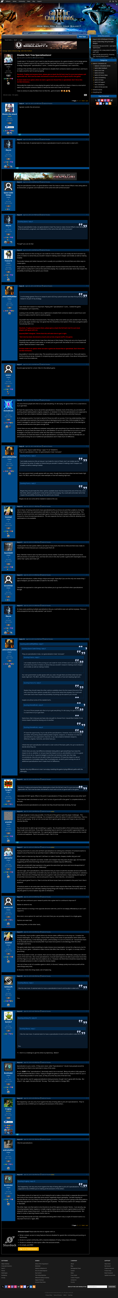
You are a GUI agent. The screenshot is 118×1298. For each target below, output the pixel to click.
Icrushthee (8, 586)
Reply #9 (21, 446)
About (72, 1264)
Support (39, 1)
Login (20, 40)
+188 (9, 123)
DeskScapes (4, 1273)
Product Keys (108, 1270)
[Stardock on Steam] (111, 100)
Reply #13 (20, 605)
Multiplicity (4, 1275)
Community (22, 1)
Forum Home (8, 40)
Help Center (108, 1264)
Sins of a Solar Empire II (41, 1270)
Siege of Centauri (39, 1280)
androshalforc (8, 1150)
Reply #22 (20, 1062)
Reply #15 (20, 779)
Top (87, 103)
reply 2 (31, 983)
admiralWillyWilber (9, 297)
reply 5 (33, 456)
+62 (8, 386)
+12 (8, 916)
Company (74, 1260)
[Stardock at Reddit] (97, 103)
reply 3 (30, 221)
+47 (8, 1030)
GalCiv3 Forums (39, 58)
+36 (8, 998)
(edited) (52, 811)
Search (15, 40)
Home (4, 51)
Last (87, 101)
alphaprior (8, 64)
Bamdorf (8, 1022)
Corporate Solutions (6, 1266)
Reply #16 (20, 811)
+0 (8, 596)
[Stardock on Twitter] (95, 100)
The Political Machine (40, 1275)
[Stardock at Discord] (100, 103)
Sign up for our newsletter (77, 1286)
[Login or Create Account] (110, 1)
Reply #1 (21, 103)
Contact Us (73, 1280)
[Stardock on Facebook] (99, 100)
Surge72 (8, 790)
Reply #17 (20, 847)
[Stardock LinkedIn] (106, 103)
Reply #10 (20, 506)
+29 (8, 528)
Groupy (3, 1277)
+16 (8, 801)
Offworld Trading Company (42, 1277)
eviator (8, 375)
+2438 (8, 1118)
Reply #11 (20, 542)
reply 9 (41, 644)
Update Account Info (110, 1275)
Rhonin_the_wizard (9, 114)
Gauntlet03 (8, 553)
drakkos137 (8, 907)
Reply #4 (19, 215)
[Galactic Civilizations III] (59, 18)
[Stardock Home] (2, 1)
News (28, 1)
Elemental (37, 1266)
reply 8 (41, 705)
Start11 (3, 1268)
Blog (34, 1)
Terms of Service (58, 1295)
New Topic (82, 37)
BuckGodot (8, 1073)
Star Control (38, 1273)
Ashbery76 (8, 987)
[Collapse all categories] (115, 63)
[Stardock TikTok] (103, 103)
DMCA (65, 1295)
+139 (8, 564)
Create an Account (109, 1268)
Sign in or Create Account (28, 1249)
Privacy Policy (49, 1295)
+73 (8, 1084)
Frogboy (8, 1109)
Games (14, 1)
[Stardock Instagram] (108, 100)
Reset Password (109, 1273)
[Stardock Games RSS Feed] (109, 103)
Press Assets (74, 1275)
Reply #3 (19, 182)
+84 (8, 159)
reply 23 (32, 1181)
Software (8, 1)
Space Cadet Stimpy (8, 194)
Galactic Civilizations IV (41, 1268)
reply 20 (34, 1018)
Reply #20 (20, 976)
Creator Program (75, 1277)
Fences (3, 1270)
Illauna (8, 150)
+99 (9, 307)
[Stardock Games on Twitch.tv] (105, 100)
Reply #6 (21, 286)
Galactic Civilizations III (13, 51)
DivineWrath (8, 411)
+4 (8, 206)
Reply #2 (19, 139)
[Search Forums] (116, 1)
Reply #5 (19, 250)
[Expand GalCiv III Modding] (93, 77)
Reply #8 (19, 400)
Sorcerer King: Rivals (40, 1282)
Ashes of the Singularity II (41, 1264)
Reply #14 (22, 639)
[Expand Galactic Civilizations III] (91, 63)
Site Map (70, 1295)
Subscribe (112, 1286)
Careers (73, 1270)
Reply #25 (20, 1174)
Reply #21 (20, 1011)
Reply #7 (19, 364)
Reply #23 (20, 1098)
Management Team (76, 1268)
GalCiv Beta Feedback (26, 51)
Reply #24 (20, 1139)
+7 (8, 75)
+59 (8, 272)
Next (83, 101)
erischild (8, 822)
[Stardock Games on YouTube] (102, 100)
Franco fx (8, 261)
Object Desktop (5, 1264)
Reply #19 (20, 932)
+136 (8, 419)
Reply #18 (20, 897)
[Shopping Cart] (113, 1)
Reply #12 (20, 575)
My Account (108, 1266)
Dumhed (8, 517)
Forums (73, 1282)
